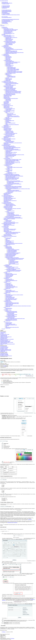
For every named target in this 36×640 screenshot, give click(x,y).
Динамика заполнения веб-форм (10, 255)
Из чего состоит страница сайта (8, 85)
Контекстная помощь (9, 78)
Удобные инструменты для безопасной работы (11, 98)
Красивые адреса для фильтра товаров (11, 179)
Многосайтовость (4, 12)
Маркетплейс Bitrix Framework (6, 11)
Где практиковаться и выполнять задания (10, 30)
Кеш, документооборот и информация (9, 94)
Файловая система (8, 38)
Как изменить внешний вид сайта (7, 195)
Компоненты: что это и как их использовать (8, 138)
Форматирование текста (4, 353)
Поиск (7, 123)
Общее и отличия (8, 84)
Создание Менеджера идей (10, 279)
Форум (5, 307)
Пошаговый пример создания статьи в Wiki (12, 327)
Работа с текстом (6, 230)
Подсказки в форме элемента (10, 163)
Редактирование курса (9, 284)
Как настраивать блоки (9, 295)
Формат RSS (7, 171)
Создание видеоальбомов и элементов (13, 214)
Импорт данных (9, 170)
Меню (6, 112)
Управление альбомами (10, 315)
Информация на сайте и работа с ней (7, 81)
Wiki (4, 321)
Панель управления (9, 57)
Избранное (7, 77)
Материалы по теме (10, 191)
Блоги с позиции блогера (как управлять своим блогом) (14, 243)
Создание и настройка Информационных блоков (13, 232)
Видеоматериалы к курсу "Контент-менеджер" (11, 29)
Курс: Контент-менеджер (4, 0)
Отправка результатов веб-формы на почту (12, 253)
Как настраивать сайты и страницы (11, 299)
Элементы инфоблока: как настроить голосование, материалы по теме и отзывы (18, 188)
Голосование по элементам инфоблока (13, 190)
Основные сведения (9, 220)
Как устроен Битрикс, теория (4, 334)
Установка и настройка (5, 3)
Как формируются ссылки (8, 95)
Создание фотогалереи (10, 317)
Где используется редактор (8, 128)
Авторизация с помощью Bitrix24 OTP (11, 51)
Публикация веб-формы (9, 256)
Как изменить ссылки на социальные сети (10, 200)
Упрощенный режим (9, 247)
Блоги (6, 239)
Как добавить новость (10, 182)
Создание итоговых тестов (10, 287)
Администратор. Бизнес (5, 7)
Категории (7, 325)
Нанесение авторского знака (10, 156)
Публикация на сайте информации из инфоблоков (11, 174)
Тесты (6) (3, 328)
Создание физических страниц (10, 108)
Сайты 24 (5, 293)
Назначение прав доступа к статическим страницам (13, 91)
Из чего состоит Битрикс (7, 36)
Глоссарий (3, 34)
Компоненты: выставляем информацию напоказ (13, 175)
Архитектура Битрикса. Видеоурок (9, 35)
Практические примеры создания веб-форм (12, 257)
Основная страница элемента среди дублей (12, 178)
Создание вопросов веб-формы (12, 250)
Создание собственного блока (10, 297)
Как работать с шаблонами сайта (9, 196)
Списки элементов (10, 66)
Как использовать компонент (10, 141)
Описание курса (4, 27)
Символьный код (8, 151)
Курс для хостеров (5, 16)
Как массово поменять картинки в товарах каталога (15, 181)
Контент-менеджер (5, 2)
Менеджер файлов (6, 107)
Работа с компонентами (7, 140)
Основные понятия (8, 237)
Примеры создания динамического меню (13, 116)
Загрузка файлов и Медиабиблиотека (9, 229)
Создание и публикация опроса (10, 290)
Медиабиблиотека (8, 119)
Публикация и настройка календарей (11, 274)
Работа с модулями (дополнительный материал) (9, 236)
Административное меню (9, 63)
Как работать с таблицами (9, 131)
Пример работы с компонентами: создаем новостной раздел (13, 142)
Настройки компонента (10, 210)
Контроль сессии (8, 100)
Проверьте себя (6, 45)
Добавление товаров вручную (10, 204)
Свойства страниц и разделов (8, 86)
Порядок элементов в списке (11, 70)
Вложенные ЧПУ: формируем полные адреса (12, 177)
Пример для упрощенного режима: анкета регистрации (15, 258)
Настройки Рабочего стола (11, 76)
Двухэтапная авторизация (8, 47)
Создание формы (11, 260)
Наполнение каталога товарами (8, 203)
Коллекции (7, 121)
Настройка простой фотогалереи (12, 312)
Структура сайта (6, 228)
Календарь (5, 272)
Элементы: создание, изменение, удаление (12, 160)
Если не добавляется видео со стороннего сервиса (13, 217)
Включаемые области (7, 97)
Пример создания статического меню (13, 115)
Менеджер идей (6, 278)
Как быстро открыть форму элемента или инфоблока (14, 186)
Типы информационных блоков (8, 148)
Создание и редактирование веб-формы (13, 249)
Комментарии (8, 240)
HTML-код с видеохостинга (10, 216)
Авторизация (2, 25)
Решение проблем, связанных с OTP (11, 53)
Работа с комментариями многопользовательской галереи (16, 318)
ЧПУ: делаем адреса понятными (10, 176)
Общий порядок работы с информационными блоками (12, 147)
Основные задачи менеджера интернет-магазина (11, 222)
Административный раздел (8, 60)
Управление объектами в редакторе (9, 136)
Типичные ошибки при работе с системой (8, 223)
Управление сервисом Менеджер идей (11, 280)
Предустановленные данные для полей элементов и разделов (15, 154)
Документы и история (10, 267)
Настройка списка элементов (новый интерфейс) (14, 72)
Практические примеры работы (5, 341)
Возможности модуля (9, 266)
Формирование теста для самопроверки (12, 286)
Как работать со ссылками (9, 132)
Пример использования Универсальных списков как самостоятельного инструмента (18, 305)
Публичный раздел (7, 55)
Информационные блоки (6, 145)
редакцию (4, 365)
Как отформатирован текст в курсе (9, 33)
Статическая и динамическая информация (10, 82)
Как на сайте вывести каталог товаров (11, 298)
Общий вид (9, 189)
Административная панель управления (11, 62)
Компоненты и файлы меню (11, 114)
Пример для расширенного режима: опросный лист (15, 259)
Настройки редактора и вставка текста (11, 133)
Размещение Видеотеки (10, 212)
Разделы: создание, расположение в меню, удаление (13, 159)
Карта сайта (7, 117)
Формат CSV (8, 165)
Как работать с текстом (3, 348)
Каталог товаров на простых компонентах (13, 180)
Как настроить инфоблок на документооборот (14, 270)
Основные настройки (9, 150)
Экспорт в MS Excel (9, 79)
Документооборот (6, 265)
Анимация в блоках (9, 296)
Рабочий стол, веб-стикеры (8, 235)
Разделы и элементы (7, 158)
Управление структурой (5, 104)
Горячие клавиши (8, 58)
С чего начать (6, 227)
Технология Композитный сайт (7, 10)
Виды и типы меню (10, 113)
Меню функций (8, 64)
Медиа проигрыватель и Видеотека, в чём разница (13, 208)
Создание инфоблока (10, 213)
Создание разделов (8, 109)
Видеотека (7, 211)
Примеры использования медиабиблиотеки (12, 124)
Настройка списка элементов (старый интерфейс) (14, 71)
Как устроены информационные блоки (10, 146)
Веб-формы (5, 245)
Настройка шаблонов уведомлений (11, 254)
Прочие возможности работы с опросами (12, 291)
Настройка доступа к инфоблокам (11, 153)
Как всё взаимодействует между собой (9, 41)
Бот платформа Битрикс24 (6, 20)
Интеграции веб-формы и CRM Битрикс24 (13, 252)
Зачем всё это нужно (9, 40)
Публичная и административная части (11, 37)
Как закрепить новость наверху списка (13, 183)
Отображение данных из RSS (11, 172)
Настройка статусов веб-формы (12, 251)
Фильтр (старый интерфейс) (11, 67)
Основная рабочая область (10, 65)
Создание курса (8, 283)
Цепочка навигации (9, 118)
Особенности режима (10, 248)
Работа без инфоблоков (9, 44)
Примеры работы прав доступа (10, 93)
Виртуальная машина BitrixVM (6, 17)
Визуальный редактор (7, 127)
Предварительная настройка (10, 120)
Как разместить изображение (10, 134)
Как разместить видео (9, 135)
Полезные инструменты (7, 185)
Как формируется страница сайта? (11, 42)
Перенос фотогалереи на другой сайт (11, 319)
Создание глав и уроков (9, 285)
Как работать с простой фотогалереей (11, 311)
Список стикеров (8, 221)
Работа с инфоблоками (9, 43)
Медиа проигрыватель (9, 209)
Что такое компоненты (7, 139)
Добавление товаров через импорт (11, 205)
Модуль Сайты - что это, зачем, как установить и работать (14, 294)
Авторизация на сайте (5, 46)
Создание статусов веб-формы (13, 262)
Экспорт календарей (9, 276)
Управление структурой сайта (8, 105)
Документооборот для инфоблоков (11, 269)
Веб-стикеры (6, 219)
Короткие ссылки (6, 96)
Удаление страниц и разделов (10, 110)
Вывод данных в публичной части (11, 233)
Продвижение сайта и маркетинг (12, 522)
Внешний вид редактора (7, 129)
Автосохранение (8, 99)
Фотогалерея (6, 309)
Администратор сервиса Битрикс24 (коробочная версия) (10, 19)
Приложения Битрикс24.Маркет (7, 21)
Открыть (2, 330)
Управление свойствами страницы (11, 88)
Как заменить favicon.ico (7, 197)
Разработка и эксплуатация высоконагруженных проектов (11, 14)
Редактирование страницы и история (11, 324)
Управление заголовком (9, 87)
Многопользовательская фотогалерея (11, 316)
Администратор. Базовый (6, 5)
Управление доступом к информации (9, 89)
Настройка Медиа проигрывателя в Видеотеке (14, 215)
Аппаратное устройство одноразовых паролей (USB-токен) (14, 52)
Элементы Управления (5, 54)
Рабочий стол (8, 74)
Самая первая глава (3, 332)
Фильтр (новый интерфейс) (11, 68)
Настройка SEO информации (10, 161)
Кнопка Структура (6, 106)
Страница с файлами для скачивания (9, 218)
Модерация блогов (8, 241)
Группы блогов (8, 238)
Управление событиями (9, 275)
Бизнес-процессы (4, 22)
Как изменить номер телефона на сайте (10, 198)
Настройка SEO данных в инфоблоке (11, 152)
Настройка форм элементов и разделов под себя (13, 162)
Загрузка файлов (6, 101)
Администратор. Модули (6, 6)
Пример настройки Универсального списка (12, 303)
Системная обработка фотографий (11, 155)
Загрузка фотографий (10, 313)
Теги (6, 326)
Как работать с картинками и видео (5, 349)
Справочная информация (7, 32)
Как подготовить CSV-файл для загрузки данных (14, 167)
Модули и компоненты (9, 39)
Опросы (5, 289)
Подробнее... (30, 519)
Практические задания (7, 126)
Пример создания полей (9, 304)
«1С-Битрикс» (12, 638)
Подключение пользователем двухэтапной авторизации (14, 49)
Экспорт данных (9, 166)
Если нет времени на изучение (8, 28)
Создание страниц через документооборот (13, 268)
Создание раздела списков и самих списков (12, 302)
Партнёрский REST (5, 23)
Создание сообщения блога (10, 242)
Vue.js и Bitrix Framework (6, 13)
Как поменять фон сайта (7, 199)
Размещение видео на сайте (8, 207)
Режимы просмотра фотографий (12, 314)
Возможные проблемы (7, 193)
